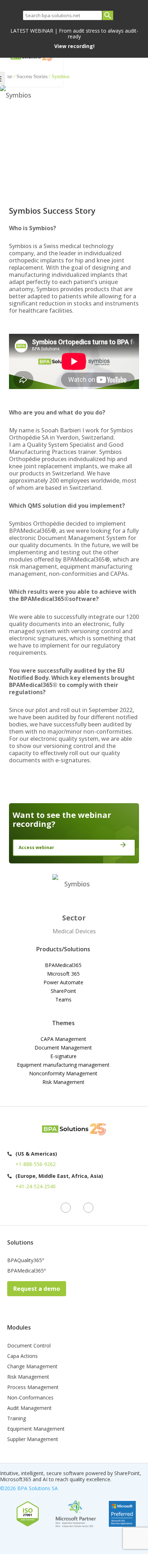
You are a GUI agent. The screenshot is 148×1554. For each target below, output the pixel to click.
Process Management (33, 1387)
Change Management (32, 1367)
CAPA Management (63, 1039)
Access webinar (36, 847)
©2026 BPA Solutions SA (29, 1488)
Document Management (63, 1047)
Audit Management (29, 1408)
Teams (63, 999)
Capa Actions (22, 1356)
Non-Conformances (30, 1398)
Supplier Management (32, 1439)
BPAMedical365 (63, 965)
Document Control (29, 1346)
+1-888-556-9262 (35, 1164)
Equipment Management (36, 1429)
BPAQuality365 (25, 1261)
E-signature (63, 1056)
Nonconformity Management (63, 1073)
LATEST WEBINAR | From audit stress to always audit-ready (74, 39)
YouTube (88, 1207)
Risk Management (63, 1082)
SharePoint (63, 990)
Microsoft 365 (63, 973)
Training (16, 1419)
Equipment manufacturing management (63, 1064)
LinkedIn (65, 1207)
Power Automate (63, 982)
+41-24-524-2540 (35, 1186)
